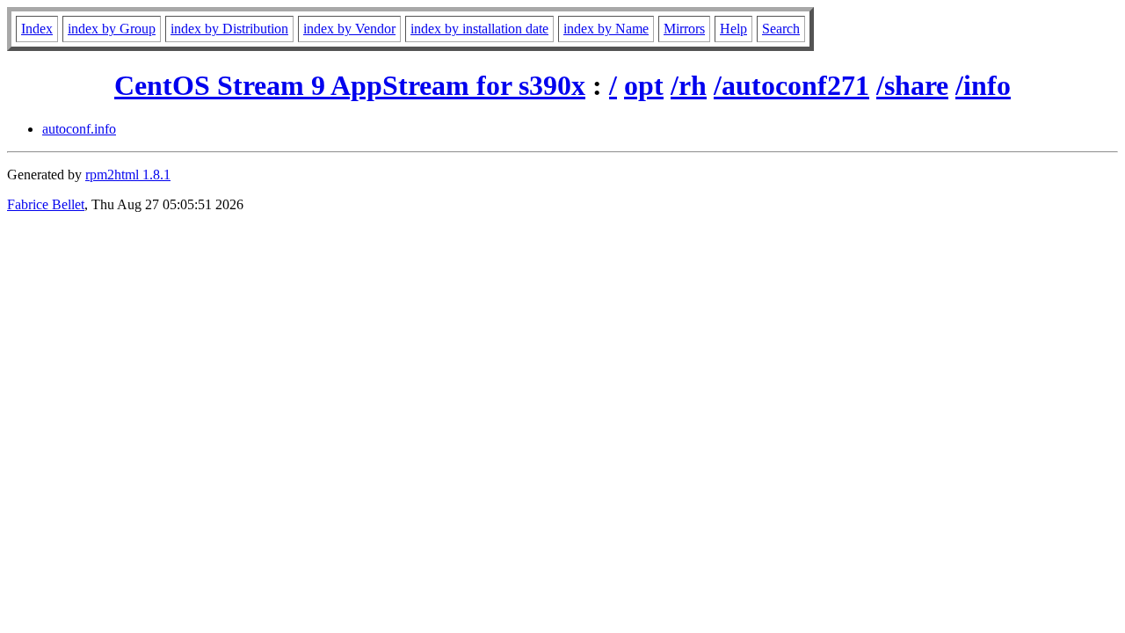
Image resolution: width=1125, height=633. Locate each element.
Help (733, 28)
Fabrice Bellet (45, 204)
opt (644, 85)
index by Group (112, 28)
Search (781, 28)
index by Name (606, 28)
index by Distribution (229, 28)
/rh (689, 85)
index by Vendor (349, 28)
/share (912, 85)
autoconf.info (79, 128)
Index (37, 28)
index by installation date (479, 28)
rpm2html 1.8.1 (128, 174)
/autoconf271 (791, 85)
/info (983, 85)
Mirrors (684, 28)
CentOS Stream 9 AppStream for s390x (349, 85)
